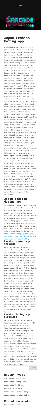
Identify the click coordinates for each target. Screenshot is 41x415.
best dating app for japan (22, 234)
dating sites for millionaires (17, 395)
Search (33, 368)
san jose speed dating (19, 239)
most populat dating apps (14, 378)
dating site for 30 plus (14, 385)
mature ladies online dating (16, 392)
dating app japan (11, 236)
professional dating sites (15, 382)
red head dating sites (13, 388)
